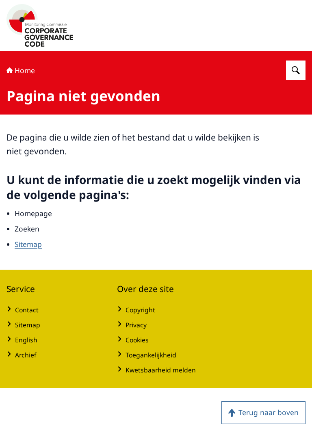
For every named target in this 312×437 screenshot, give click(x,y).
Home (25, 70)
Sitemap (28, 244)
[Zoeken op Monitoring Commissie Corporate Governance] (296, 70)
